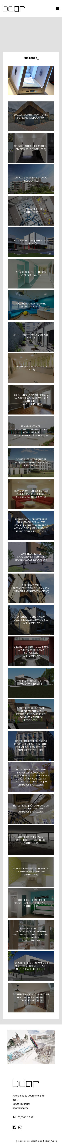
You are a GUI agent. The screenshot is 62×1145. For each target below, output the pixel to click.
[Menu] (57, 9)
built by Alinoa (50, 1140)
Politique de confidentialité (29, 1140)
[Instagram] (21, 1127)
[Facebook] (15, 1127)
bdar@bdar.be (21, 1108)
